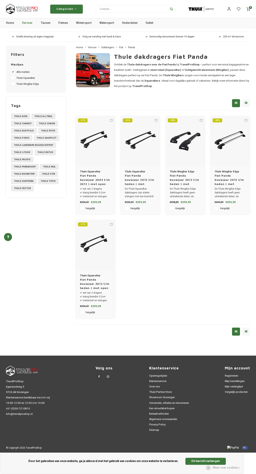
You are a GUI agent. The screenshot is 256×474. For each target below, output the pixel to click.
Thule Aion (20, 116)
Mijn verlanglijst (234, 387)
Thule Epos (48, 130)
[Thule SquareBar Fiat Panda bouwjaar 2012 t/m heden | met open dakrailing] (95, 245)
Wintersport (83, 23)
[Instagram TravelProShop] (108, 376)
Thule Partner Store (160, 392)
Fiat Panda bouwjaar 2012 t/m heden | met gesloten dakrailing (140, 180)
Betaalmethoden (159, 414)
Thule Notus (45, 152)
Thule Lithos (22, 152)
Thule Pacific (22, 159)
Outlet (149, 23)
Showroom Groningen (162, 397)
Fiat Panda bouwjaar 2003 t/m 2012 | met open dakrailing (95, 180)
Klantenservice (157, 381)
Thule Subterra (24, 181)
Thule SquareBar (25, 78)
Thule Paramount (25, 166)
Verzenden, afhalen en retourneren (169, 403)
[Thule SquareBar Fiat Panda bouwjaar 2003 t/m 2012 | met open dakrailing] (95, 141)
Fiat (121, 47)
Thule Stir (48, 174)
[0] (248, 9)
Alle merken (23, 72)
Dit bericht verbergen (205, 461)
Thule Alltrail (43, 116)
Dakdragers (107, 47)
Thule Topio (48, 181)
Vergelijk (90, 208)
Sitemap (154, 430)
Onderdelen (130, 23)
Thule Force (21, 138)
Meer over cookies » (226, 468)
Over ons (154, 387)
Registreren (231, 376)
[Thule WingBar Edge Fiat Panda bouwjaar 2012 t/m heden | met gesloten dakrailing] (185, 141)
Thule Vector (22, 188)
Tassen (45, 23)
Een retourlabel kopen (162, 408)
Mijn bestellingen (235, 381)
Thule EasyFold (24, 130)
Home (10, 23)
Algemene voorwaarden (163, 419)
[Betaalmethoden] (232, 448)
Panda (131, 47)
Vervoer (27, 23)
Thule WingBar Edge (27, 84)
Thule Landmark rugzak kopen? (33, 145)
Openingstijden (158, 376)
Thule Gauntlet (46, 138)
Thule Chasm (47, 123)
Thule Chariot (23, 123)
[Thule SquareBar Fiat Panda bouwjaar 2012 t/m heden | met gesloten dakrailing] (140, 141)
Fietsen (63, 23)
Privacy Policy (157, 425)
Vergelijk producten (236, 392)
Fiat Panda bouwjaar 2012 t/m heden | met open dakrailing (94, 284)
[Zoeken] (171, 9)
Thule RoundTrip (24, 174)
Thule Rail (49, 166)
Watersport (106, 23)
